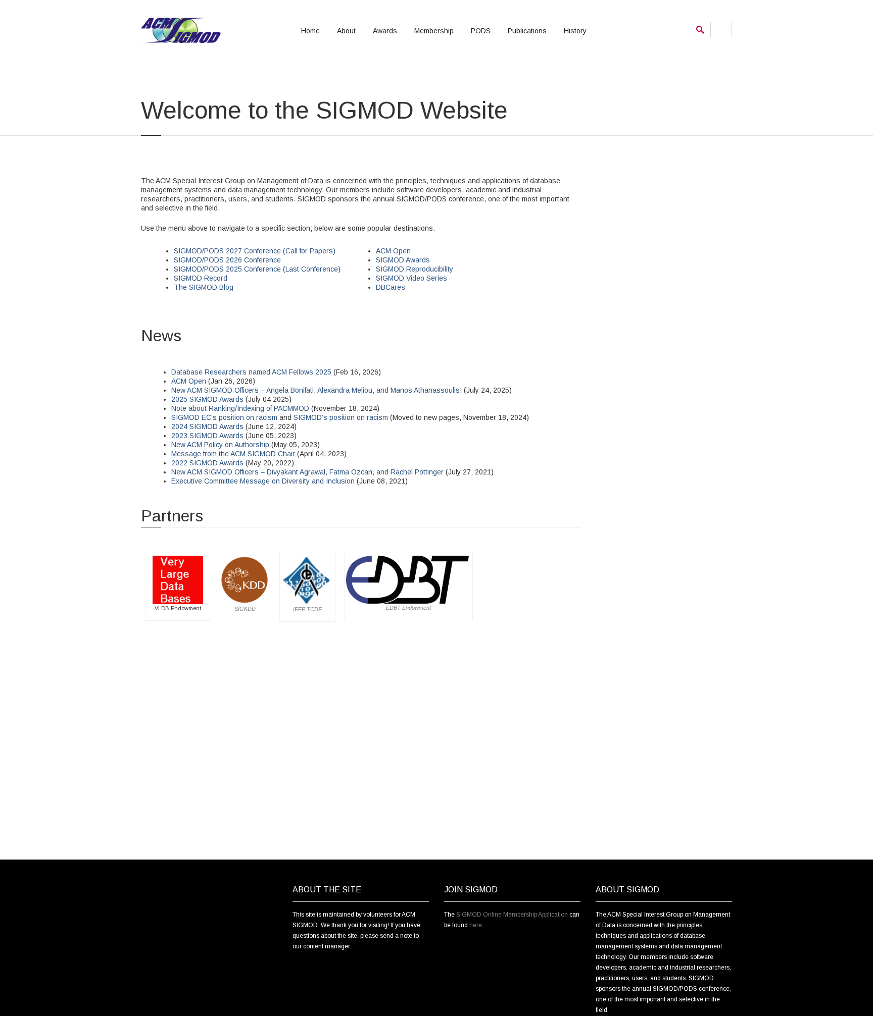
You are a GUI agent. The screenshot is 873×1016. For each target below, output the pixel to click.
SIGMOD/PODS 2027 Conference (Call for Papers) (254, 251)
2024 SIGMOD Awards (207, 426)
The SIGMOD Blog (203, 287)
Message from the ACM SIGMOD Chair (233, 454)
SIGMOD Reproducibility (414, 269)
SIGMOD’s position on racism (341, 417)
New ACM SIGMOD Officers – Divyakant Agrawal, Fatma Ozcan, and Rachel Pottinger (307, 472)
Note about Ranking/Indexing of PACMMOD (240, 408)
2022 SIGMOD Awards (207, 463)
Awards (385, 31)
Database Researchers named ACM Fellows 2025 (251, 372)
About (346, 31)
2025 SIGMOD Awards (207, 399)
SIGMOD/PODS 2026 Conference (227, 260)
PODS (481, 31)
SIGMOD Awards (403, 260)
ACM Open (393, 251)
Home (310, 31)
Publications (527, 31)
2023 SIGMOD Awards (207, 436)
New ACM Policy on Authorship (220, 445)
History (575, 31)
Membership (434, 31)
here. (476, 925)
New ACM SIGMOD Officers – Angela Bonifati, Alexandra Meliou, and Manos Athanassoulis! (316, 390)
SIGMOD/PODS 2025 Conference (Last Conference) (257, 269)
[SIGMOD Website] (181, 30)
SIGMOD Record (200, 278)
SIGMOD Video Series (411, 278)
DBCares (390, 287)
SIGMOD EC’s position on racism (224, 417)
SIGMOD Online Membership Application (512, 914)
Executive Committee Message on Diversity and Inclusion (263, 481)
